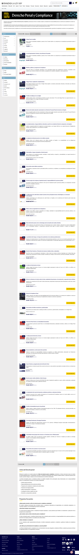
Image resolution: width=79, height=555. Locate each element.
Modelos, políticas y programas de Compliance (36, 67)
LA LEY (5, 93)
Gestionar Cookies (5, 546)
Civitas (5, 91)
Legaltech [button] (50, 6)
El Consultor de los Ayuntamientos (37, 546)
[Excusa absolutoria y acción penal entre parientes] (22, 353)
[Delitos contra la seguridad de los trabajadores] (22, 212)
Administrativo (6, 36)
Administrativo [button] (5, 6)
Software (18, 546)
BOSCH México (7, 87)
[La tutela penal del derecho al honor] (22, 339)
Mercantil (6, 51)
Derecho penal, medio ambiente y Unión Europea (36, 378)
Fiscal (5, 43)
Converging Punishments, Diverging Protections (36, 420)
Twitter (66, 540)
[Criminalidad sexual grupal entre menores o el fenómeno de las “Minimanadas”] (22, 438)
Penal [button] (24, 6)
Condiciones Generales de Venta (22, 549)
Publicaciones (19, 538)
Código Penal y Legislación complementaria (35, 81)
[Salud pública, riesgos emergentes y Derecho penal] (22, 156)
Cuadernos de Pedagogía (51, 544)
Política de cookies (5, 542)
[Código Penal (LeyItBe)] (22, 43)
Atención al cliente (5, 550)
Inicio (3, 8)
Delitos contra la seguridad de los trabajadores (36, 208)
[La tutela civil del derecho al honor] (22, 269)
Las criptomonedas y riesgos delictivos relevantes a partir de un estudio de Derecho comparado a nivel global (49, 124)
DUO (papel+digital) (7, 74)
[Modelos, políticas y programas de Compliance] (22, 71)
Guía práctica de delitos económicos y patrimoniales (37, 307)
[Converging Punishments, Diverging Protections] (22, 424)
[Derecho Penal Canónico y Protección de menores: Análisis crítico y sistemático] (22, 254)
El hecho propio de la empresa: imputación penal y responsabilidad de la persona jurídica (44, 180)
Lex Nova (6, 95)
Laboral (5, 47)
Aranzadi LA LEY (7, 84)
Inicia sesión (73, 3)
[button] (57, 6)
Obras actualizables (7, 62)
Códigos (5, 57)
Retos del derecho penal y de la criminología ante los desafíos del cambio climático (43, 222)
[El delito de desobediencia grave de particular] (22, 410)
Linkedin (74, 540)
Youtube (69, 540)
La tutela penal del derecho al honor (33, 335)
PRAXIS (48, 546)
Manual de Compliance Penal (32, 293)
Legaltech (6, 49)
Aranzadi (5, 82)
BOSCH (48, 542)
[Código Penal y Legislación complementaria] (22, 85)
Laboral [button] (17, 6)
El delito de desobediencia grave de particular (35, 406)
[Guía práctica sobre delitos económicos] (22, 170)
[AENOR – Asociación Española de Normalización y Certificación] (67, 544)
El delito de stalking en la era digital (33, 95)
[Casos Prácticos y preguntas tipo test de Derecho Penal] (22, 367)
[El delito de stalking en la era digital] (22, 99)
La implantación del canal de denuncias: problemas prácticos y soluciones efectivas (43, 392)
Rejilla (76, 34)
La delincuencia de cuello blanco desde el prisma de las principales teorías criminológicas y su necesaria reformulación (48, 195)
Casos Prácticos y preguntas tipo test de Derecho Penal (37, 364)
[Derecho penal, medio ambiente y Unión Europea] (22, 382)
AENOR (5, 80)
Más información (70, 48)
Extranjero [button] (28, 6)
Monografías (6, 60)
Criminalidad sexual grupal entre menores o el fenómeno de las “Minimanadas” (42, 434)
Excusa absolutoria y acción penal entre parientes (36, 349)
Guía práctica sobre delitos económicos (34, 166)
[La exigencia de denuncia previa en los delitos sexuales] (22, 142)
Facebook (63, 540)
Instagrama (71, 540)
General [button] (41, 6)
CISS (5, 89)
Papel (5, 70)
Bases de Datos (19, 544)
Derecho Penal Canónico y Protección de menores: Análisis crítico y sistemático (42, 251)
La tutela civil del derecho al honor (33, 265)
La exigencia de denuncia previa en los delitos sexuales (37, 138)
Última (65, 34)
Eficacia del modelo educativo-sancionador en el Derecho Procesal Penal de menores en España (46, 109)
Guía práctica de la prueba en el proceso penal (35, 448)
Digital (5, 72)
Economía (6, 40)
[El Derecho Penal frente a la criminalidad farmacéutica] (22, 325)
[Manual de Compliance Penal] (22, 297)
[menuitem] (4, 6)
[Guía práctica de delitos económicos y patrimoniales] (22, 311)
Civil (5, 38)
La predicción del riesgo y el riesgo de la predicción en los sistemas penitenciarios (43, 237)
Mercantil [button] (10, 6)
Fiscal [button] (20, 6)
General (5, 45)
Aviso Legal (4, 544)
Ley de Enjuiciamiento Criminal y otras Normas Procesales (38, 53)
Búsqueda (70, 3)
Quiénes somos (4, 538)
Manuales (6, 58)
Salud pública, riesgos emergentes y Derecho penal (36, 152)
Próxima (63, 34)
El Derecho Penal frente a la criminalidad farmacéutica (37, 321)
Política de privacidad (5, 540)
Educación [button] (46, 6)
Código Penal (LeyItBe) (31, 39)
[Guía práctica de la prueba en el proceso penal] (22, 452)
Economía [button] (37, 6)
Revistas (5, 64)
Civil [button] (14, 6)
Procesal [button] (32, 6)
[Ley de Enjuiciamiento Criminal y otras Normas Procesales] (22, 57)
